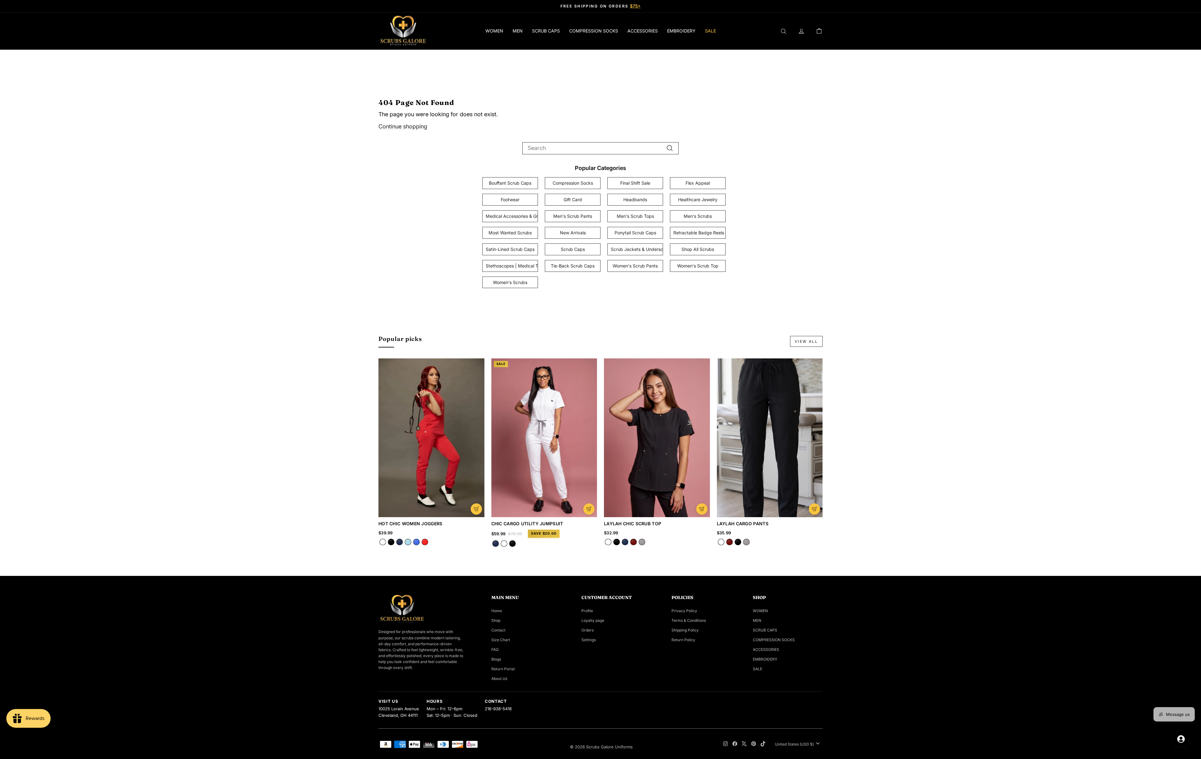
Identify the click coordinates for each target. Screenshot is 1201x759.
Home (496, 610)
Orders (587, 630)
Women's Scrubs (510, 282)
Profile (587, 610)
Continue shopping (402, 126)
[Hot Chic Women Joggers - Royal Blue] (416, 542)
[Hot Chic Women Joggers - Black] (391, 542)
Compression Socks (573, 183)
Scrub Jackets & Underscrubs (637, 249)
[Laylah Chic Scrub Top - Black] (617, 542)
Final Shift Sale (635, 183)
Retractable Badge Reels (698, 232)
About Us (499, 678)
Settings (588, 639)
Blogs (496, 659)
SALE (710, 30)
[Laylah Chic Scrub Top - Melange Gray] (642, 542)
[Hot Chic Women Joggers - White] (383, 542)
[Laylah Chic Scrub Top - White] (608, 542)
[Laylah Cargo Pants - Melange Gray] (746, 542)
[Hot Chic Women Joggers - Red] (425, 542)
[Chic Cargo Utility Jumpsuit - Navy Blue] (496, 544)
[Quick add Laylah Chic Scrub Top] (701, 509)
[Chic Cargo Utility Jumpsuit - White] (504, 544)
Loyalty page (592, 620)
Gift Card (573, 199)
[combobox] (600, 148)
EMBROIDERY (681, 30)
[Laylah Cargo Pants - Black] (738, 542)
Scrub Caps (573, 249)
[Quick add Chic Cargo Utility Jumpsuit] (589, 509)
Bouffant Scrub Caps (510, 183)
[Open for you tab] (1180, 739)
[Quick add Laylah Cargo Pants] (814, 509)
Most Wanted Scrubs (510, 232)
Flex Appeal (698, 183)
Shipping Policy (685, 630)
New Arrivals (573, 232)
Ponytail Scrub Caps (635, 232)
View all (806, 341)
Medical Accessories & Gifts (512, 216)
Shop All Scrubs (698, 249)
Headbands (635, 199)
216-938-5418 (498, 708)
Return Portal (503, 669)
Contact (498, 630)
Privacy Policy (684, 610)
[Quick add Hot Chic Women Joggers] (476, 509)
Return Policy (683, 639)
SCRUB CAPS (546, 30)
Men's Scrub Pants (572, 216)
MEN (518, 30)
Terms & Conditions (688, 620)
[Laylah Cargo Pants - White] (721, 542)
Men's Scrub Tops (635, 216)
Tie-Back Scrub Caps (573, 265)
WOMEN (494, 30)
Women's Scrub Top (697, 265)
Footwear (510, 199)
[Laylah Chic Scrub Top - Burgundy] (633, 542)
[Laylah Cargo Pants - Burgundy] (729, 542)
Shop (495, 620)
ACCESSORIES (642, 30)
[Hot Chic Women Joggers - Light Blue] (408, 542)
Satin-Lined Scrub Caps (510, 249)
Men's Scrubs (698, 216)
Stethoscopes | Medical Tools (512, 265)
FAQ (495, 649)
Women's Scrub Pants (635, 265)
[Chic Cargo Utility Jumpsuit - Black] (512, 544)
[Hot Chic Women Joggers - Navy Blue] (400, 542)
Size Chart (500, 639)
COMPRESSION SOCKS (593, 30)
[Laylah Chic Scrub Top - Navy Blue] (625, 542)
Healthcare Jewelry (697, 199)
